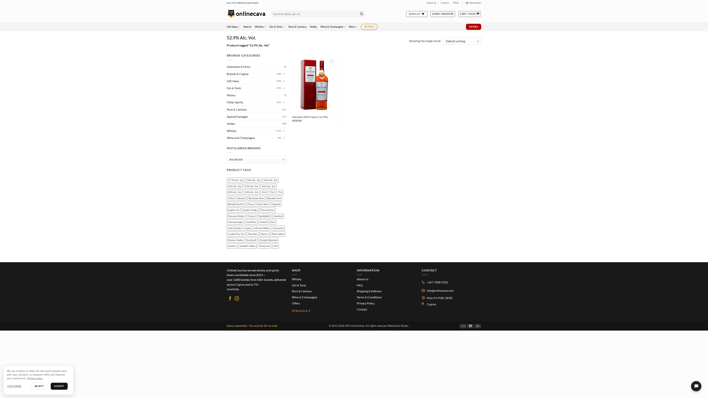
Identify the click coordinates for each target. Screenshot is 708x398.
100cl (231, 198)
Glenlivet (278, 216)
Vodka (313, 26)
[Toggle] (284, 74)
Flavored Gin (268, 210)
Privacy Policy (365, 303)
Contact (444, 2)
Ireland (263, 222)
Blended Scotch (236, 204)
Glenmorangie (235, 222)
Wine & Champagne (331, 26)
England (276, 204)
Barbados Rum (256, 198)
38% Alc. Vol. (254, 180)
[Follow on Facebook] (230, 298)
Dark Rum (263, 204)
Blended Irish (274, 198)
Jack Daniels (234, 228)
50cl (264, 192)
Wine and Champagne (241, 137)
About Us (431, 2)
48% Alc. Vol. (235, 192)
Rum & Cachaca (297, 26)
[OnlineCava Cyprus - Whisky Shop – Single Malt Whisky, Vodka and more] (246, 14)
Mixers (231, 95)
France (251, 216)
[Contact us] (696, 386)
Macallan (252, 234)
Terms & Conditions (369, 297)
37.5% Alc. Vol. (236, 180)
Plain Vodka (278, 234)
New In (247, 26)
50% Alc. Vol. (251, 192)
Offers (296, 303)
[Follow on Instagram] (237, 298)
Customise (14, 386)
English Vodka (250, 210)
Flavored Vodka (236, 216)
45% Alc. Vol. (251, 186)
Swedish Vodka (247, 246)
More (352, 26)
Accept (59, 386)
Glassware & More (238, 66)
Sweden (232, 246)
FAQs (456, 2)
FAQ (360, 285)
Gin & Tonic (276, 26)
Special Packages (237, 116)
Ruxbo (404, 325)
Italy (272, 222)
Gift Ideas (232, 26)
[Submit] (361, 14)
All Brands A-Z (301, 310)
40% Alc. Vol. (270, 180)
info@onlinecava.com (440, 290)
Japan (247, 228)
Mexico (264, 234)
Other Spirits (235, 102)
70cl (272, 192)
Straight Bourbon (268, 240)
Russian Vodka (235, 240)
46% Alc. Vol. (268, 186)
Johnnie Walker (262, 228)
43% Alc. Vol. (235, 186)
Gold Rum (251, 222)
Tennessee (264, 246)
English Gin (234, 210)
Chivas (250, 204)
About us (362, 279)
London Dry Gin (236, 234)
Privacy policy (35, 378)
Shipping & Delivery (369, 291)
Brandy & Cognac (238, 74)
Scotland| (251, 240)
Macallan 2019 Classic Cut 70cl (310, 116)
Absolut (241, 198)
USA (275, 246)
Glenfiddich (264, 216)
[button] (473, 3)
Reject (39, 386)
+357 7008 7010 (437, 282)
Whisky (259, 26)
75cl (280, 192)
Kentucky (279, 228)
